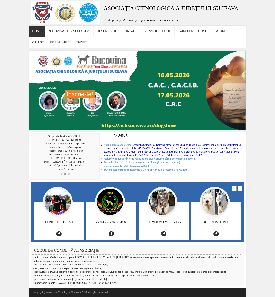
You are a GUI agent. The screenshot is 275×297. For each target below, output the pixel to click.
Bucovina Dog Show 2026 (69, 31)
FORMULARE (60, 42)
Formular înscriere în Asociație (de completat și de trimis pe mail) (142, 162)
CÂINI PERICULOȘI (192, 31)
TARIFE (81, 42)
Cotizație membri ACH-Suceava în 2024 (126, 166)
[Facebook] (59, 233)
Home (37, 31)
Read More (72, 105)
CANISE (38, 42)
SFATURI (218, 31)
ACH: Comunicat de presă (118, 145)
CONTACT (129, 31)
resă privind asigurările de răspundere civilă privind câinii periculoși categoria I (150, 158)
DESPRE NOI (106, 31)
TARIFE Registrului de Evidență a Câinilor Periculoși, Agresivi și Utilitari (146, 169)
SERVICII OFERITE (157, 31)
